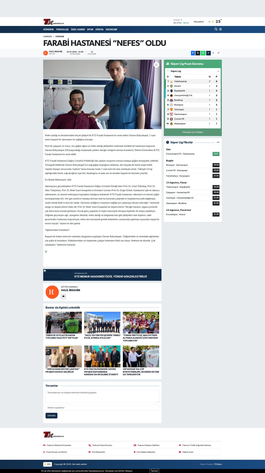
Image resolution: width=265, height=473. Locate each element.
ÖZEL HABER (78, 29)
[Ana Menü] (220, 29)
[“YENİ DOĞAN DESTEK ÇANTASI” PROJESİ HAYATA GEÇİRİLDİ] (64, 356)
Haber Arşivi (187, 452)
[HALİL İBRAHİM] (52, 292)
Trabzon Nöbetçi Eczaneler (59, 445)
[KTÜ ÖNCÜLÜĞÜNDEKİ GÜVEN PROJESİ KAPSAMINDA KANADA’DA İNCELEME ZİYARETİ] (102, 356)
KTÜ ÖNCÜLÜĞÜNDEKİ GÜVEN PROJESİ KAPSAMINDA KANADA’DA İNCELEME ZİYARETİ (101, 371)
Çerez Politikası (141, 471)
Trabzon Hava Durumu (102, 445)
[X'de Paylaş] (197, 53)
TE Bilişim (218, 464)
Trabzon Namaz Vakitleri (148, 445)
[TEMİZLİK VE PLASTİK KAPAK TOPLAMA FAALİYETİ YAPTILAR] (64, 322)
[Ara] (216, 29)
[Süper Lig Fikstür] (218, 142)
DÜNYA (100, 29)
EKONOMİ (111, 29)
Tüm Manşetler (98, 452)
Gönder (51, 415)
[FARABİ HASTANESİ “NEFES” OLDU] (102, 94)
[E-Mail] (63, 296)
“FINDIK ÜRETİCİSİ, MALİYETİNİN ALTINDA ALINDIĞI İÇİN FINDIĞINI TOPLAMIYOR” (140, 338)
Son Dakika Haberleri (146, 452)
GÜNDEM (48, 29)
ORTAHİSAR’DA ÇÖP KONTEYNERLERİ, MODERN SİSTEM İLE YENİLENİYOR (141, 371)
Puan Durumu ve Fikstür (56, 452)
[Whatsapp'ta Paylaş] (203, 53)
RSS (49, 464)
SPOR (90, 29)
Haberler (47, 37)
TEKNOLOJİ (62, 29)
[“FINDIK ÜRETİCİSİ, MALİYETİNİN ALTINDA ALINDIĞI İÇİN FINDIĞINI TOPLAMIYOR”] (141, 322)
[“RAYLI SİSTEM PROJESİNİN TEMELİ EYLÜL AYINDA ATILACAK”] (102, 322)
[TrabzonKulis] (53, 21)
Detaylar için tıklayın (193, 132)
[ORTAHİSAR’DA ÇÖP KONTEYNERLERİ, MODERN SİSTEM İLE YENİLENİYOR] (141, 356)
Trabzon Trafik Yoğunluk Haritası (196, 445)
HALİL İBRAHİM (70, 290)
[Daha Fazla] (208, 53)
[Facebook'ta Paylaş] (193, 53)
